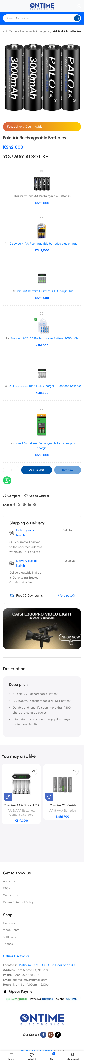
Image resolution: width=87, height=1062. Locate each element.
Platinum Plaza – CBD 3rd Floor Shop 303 (47, 965)
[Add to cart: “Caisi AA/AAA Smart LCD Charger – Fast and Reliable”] (8, 797)
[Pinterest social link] (24, 505)
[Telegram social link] (34, 505)
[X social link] (19, 505)
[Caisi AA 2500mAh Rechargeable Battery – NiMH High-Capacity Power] (63, 783)
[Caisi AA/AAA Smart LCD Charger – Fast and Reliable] (21, 783)
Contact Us (10, 895)
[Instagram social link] (51, 1035)
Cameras (9, 923)
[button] (74, 1052)
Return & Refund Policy (18, 902)
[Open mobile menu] (3, 6)
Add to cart (36, 469)
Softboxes (9, 937)
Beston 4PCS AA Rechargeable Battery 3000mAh (44, 338)
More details (66, 595)
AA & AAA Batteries (67, 31)
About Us (9, 881)
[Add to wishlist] (33, 771)
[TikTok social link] (58, 1035)
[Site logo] (42, 6)
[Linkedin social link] (29, 505)
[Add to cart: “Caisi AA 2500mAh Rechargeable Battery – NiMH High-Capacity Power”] (49, 797)
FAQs (6, 888)
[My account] (79, 6)
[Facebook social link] (14, 505)
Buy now (67, 469)
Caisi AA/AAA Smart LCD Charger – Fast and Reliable (44, 386)
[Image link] (42, 1019)
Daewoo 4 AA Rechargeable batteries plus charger (44, 243)
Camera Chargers (21, 814)
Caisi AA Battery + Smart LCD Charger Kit (44, 291)
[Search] (77, 18)
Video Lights (11, 930)
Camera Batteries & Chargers (29, 31)
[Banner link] (42, 628)
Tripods (8, 944)
